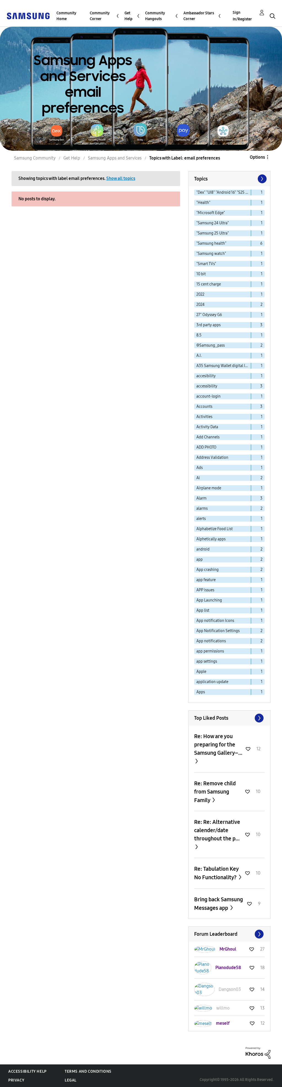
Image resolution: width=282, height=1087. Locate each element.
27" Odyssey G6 (209, 314)
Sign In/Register (242, 15)
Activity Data (207, 427)
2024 (200, 304)
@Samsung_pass (210, 345)
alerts (201, 518)
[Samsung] (28, 15)
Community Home (66, 16)
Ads (199, 467)
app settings (206, 661)
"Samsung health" (211, 243)
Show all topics (120, 178)
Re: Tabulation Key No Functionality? (216, 873)
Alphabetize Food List (214, 529)
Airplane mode (208, 488)
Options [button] (257, 157)
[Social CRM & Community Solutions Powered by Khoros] (258, 1052)
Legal (71, 1080)
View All (229, 718)
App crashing (207, 569)
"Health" (203, 202)
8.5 (199, 335)
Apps (200, 692)
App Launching (209, 600)
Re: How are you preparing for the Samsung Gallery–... (218, 744)
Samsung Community (35, 158)
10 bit (201, 274)
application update (212, 681)
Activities (204, 416)
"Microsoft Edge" (210, 213)
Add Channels (207, 437)
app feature (206, 580)
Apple (201, 671)
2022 (200, 294)
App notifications (211, 641)
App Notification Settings (218, 631)
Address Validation (212, 457)
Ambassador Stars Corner (198, 16)
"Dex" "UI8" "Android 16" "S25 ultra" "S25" (223, 192)
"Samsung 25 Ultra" (212, 233)
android (203, 549)
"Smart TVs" (206, 263)
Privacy (16, 1080)
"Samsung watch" (211, 253)
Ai (198, 478)
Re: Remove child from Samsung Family (215, 791)
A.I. (199, 355)
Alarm (201, 498)
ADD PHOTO (206, 447)
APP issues (205, 590)
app (199, 559)
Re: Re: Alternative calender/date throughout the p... (217, 830)
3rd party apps (208, 325)
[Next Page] (261, 178)
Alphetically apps (211, 539)
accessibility (206, 386)
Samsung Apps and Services (115, 158)
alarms (202, 508)
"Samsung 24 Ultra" (212, 223)
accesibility (206, 376)
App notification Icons (215, 620)
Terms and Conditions (88, 1071)
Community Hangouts (155, 16)
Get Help (128, 16)
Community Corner (100, 16)
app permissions (210, 651)
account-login (208, 396)
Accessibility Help (27, 1071)
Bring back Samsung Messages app (218, 903)
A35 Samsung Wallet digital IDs (222, 365)
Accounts (204, 406)
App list (202, 610)
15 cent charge (208, 284)
